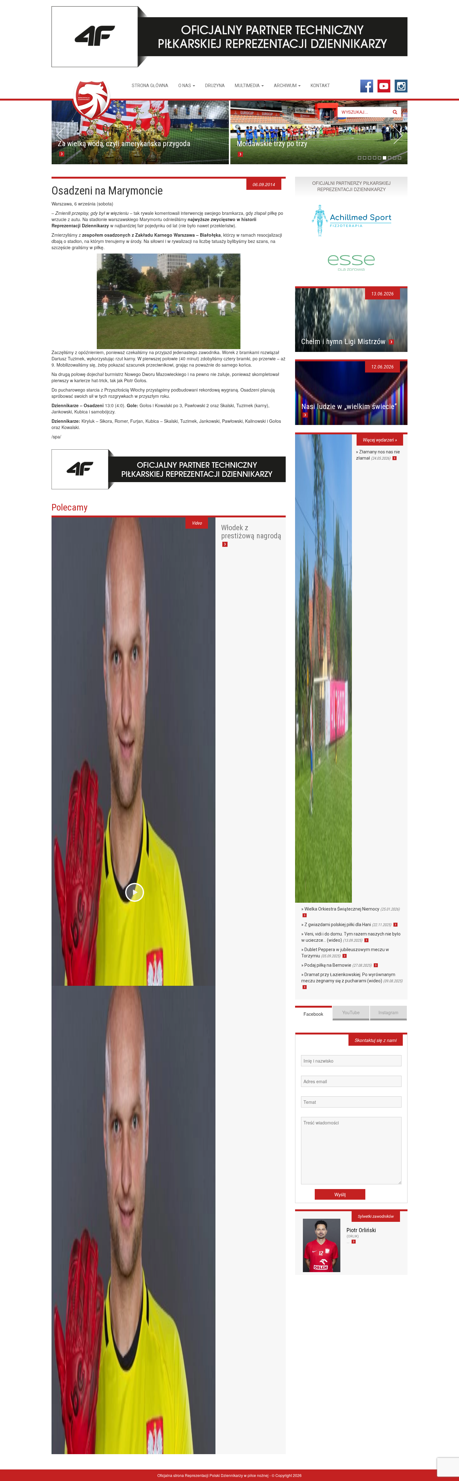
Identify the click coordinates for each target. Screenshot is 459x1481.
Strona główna (150, 85)
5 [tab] (379, 158)
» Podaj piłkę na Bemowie (336, 965)
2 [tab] (364, 158)
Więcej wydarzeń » (380, 439)
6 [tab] (384, 158)
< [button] (61, 135)
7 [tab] (389, 158)
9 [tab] (399, 158)
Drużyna (215, 85)
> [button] (398, 135)
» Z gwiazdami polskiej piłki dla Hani (346, 924)
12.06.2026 (382, 366)
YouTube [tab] (351, 1012)
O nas (185, 85)
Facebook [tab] (313, 1014)
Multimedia (248, 85)
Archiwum (286, 85)
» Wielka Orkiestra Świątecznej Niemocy (350, 908)
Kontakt (320, 85)
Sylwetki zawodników (376, 1216)
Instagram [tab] (388, 1012)
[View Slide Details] (140, 132)
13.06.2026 (382, 293)
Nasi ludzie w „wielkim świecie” (349, 406)
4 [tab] (374, 158)
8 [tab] (394, 158)
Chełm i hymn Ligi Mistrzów (344, 341)
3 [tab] (369, 158)
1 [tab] (359, 158)
